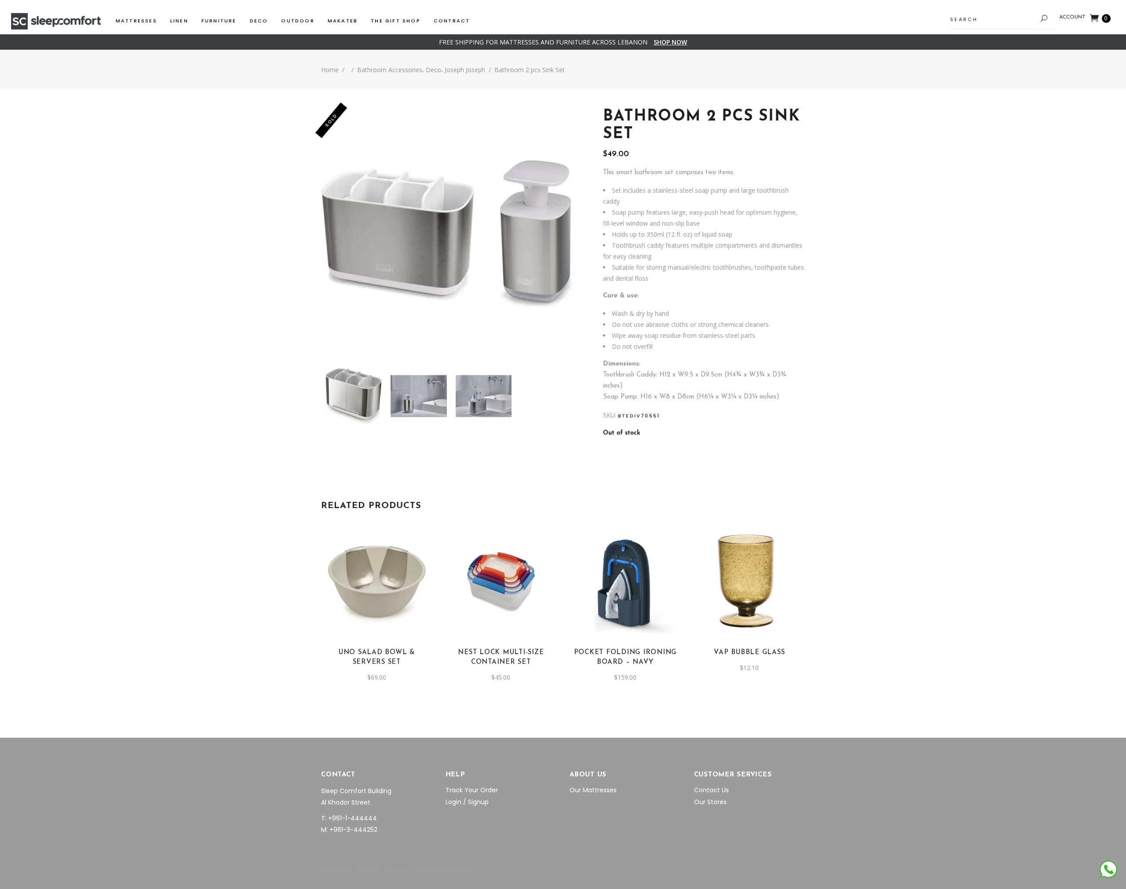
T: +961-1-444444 (349, 818)
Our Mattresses (593, 790)
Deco (433, 70)
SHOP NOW (670, 42)
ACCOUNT (1072, 17)
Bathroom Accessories (389, 70)
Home (330, 70)
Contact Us (711, 790)
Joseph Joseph (465, 70)
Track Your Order (472, 790)
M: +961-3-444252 (349, 829)
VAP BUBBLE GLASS (749, 652)
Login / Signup (467, 802)
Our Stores (710, 802)
